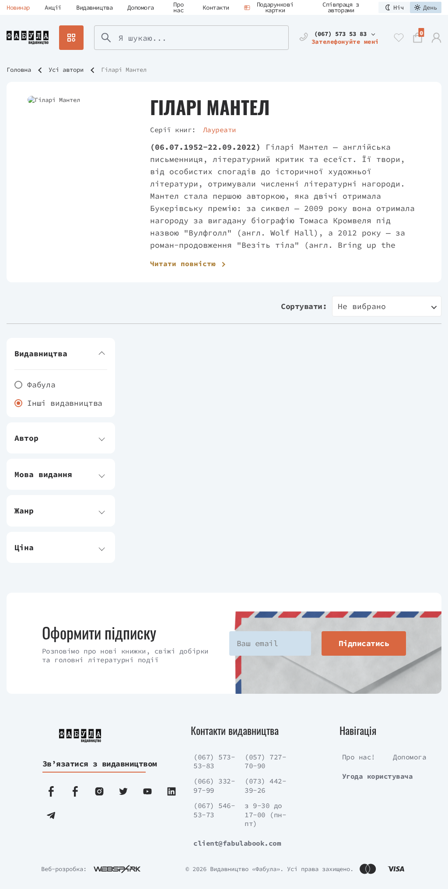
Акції (53, 7)
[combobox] (386, 306)
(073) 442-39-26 (265, 785)
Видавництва (94, 7)
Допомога (140, 7)
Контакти (216, 7)
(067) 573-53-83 (214, 761)
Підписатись (364, 643)
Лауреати (219, 129)
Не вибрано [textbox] (362, 306)
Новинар (18, 7)
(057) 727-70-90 (265, 761)
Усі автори (66, 70)
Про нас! (358, 756)
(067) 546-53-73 (214, 810)
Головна (19, 70)
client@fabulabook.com (237, 843)
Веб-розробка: (64, 869)
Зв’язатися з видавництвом (93, 764)
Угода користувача (377, 776)
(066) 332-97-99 (214, 785)
